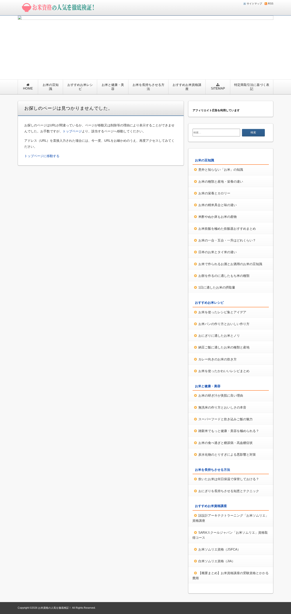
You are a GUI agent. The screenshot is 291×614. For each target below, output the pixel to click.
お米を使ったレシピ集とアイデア (222, 312)
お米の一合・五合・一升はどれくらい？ (227, 240)
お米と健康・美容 (113, 87)
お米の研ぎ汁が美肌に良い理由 (220, 395)
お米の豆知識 (51, 87)
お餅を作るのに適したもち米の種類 (223, 275)
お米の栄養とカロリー (214, 193)
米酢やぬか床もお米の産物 (217, 216)
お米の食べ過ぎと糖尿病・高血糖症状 (225, 443)
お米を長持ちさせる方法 (148, 87)
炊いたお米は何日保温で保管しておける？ (228, 479)
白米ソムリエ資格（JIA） (216, 561)
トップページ (72, 131)
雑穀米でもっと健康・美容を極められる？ (228, 431)
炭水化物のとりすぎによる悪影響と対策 (227, 454)
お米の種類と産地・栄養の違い (220, 181)
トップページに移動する (41, 156)
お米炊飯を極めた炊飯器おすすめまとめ (227, 228)
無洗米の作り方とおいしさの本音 (222, 407)
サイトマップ (254, 3)
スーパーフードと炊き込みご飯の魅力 (225, 419)
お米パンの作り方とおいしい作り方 (223, 324)
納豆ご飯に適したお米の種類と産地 (223, 347)
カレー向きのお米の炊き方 (217, 359)
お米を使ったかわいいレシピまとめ (223, 371)
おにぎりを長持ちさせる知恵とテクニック (228, 491)
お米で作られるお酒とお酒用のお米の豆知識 (230, 264)
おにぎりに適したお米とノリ (219, 335)
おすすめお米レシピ (80, 87)
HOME (28, 88)
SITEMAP (218, 88)
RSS (270, 3)
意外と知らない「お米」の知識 (220, 169)
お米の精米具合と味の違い (217, 205)
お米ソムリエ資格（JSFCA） (219, 549)
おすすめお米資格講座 (187, 87)
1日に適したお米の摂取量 (216, 287)
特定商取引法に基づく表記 (251, 87)
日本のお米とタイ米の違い (217, 252)
